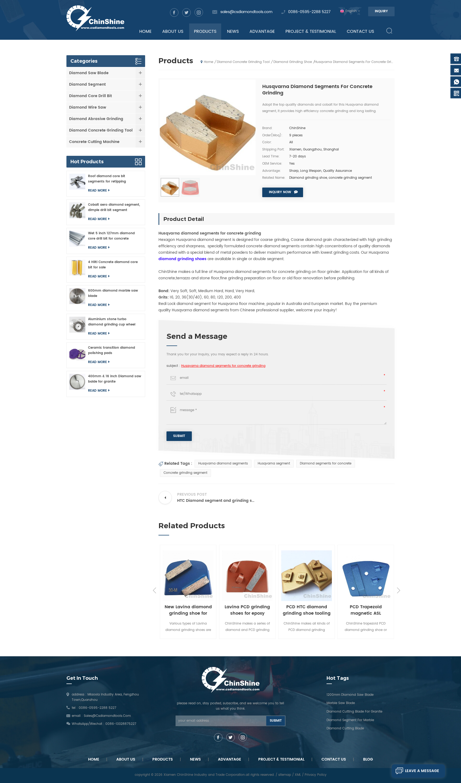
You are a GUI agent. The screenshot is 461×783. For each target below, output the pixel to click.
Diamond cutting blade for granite (354, 711)
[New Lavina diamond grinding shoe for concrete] (182, 575)
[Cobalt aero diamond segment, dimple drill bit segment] (77, 212)
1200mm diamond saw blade (350, 694)
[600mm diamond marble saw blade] (77, 298)
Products (162, 759)
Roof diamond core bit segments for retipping (107, 179)
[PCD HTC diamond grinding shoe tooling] (301, 575)
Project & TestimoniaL (281, 759)
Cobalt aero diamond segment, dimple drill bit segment (114, 207)
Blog (368, 759)
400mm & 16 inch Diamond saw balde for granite (114, 379)
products (205, 31)
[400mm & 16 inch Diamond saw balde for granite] (77, 384)
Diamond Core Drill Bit (90, 96)
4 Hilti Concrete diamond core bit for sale (113, 265)
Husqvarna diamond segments (223, 463)
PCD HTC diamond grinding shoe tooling (301, 610)
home (145, 31)
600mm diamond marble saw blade (113, 293)
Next (398, 590)
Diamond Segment (87, 84)
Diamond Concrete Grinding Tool (243, 62)
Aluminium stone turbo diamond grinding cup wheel (111, 322)
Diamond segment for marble (350, 720)
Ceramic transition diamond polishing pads (111, 350)
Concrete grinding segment (185, 472)
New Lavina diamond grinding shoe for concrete (182, 610)
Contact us (333, 759)
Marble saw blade (341, 703)
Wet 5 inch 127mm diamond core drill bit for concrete (111, 236)
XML (298, 774)
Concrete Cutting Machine (94, 142)
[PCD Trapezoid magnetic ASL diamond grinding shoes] (360, 575)
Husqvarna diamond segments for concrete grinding (223, 365)
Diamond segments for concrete (325, 463)
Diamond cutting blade (345, 728)
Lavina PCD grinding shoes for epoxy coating (241, 610)
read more (97, 190)
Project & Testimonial (310, 31)
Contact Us (360, 31)
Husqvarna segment (274, 463)
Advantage (262, 31)
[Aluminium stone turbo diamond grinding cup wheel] (77, 327)
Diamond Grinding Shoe (292, 62)
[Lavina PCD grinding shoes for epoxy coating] (241, 575)
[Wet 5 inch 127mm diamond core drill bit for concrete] (77, 241)
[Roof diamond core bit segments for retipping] (77, 184)
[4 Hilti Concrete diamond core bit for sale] (77, 270)
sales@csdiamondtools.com (246, 12)
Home (93, 759)
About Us (172, 31)
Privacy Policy (316, 774)
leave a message (422, 771)
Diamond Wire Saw (87, 107)
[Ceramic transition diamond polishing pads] (77, 355)
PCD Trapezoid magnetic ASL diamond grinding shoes (360, 610)
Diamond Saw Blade (89, 73)
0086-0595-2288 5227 (309, 12)
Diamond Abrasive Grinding (96, 119)
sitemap (284, 774)
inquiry (381, 11)
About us (125, 759)
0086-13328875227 (120, 723)
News (233, 31)
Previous (154, 590)
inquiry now (280, 192)
